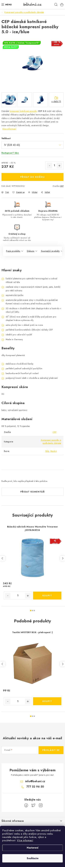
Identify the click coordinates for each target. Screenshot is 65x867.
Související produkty (50, 251)
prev (2, 558)
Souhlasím (32, 858)
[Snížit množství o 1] (49, 165)
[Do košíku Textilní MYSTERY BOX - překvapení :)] (47, 701)
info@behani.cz (35, 781)
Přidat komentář (32, 491)
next (62, 558)
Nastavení (32, 847)
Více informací (25, 840)
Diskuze (30, 251)
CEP (62, 186)
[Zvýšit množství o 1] (59, 165)
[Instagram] (40, 805)
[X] (33, 805)
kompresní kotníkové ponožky (23, 111)
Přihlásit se (51, 750)
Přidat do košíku (32, 176)
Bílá (47, 451)
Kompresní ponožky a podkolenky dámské (51, 442)
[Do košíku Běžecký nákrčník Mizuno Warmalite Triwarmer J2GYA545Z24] (47, 595)
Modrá (53, 451)
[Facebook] (26, 805)
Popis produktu (13, 251)
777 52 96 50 (35, 787)
